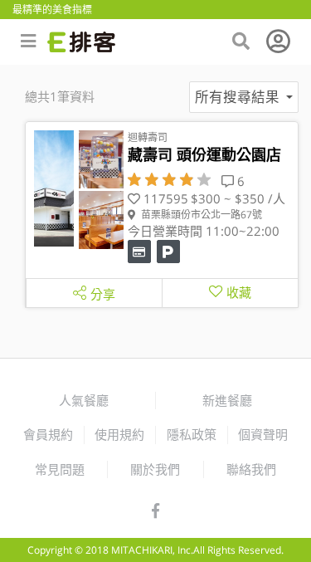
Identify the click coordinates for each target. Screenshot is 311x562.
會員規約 (48, 434)
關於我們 (155, 469)
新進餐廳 (227, 400)
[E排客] (81, 42)
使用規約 (119, 434)
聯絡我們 (251, 469)
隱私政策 (191, 434)
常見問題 (60, 469)
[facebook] (155, 511)
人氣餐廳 (84, 400)
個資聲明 (263, 434)
